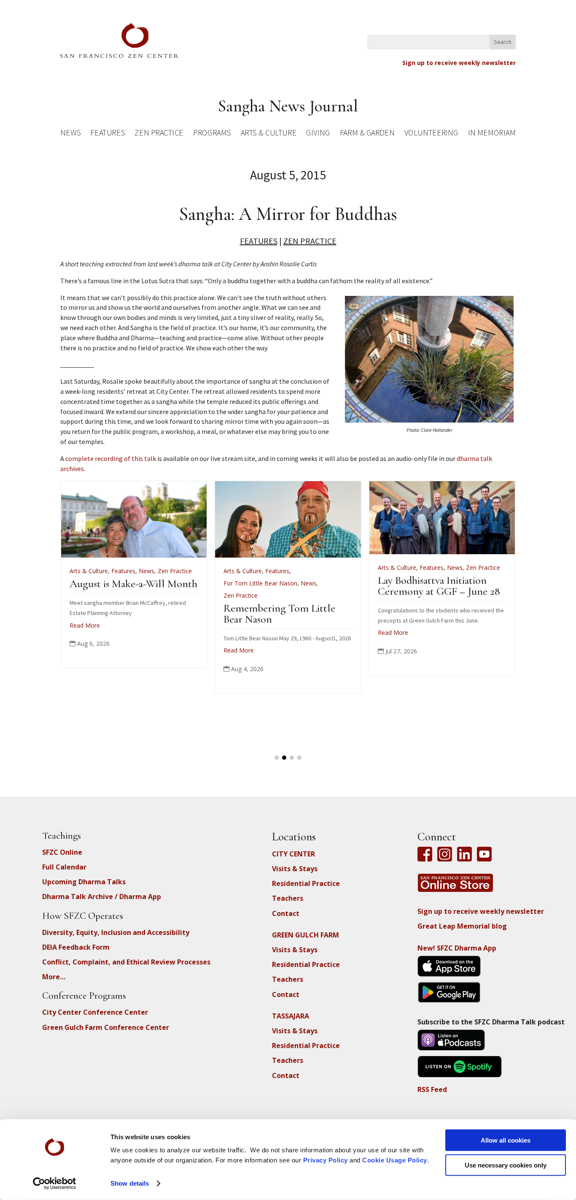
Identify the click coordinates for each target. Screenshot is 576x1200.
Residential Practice (306, 883)
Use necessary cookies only (505, 1164)
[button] (277, 758)
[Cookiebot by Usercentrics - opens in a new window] (55, 1183)
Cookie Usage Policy (394, 1160)
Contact (285, 913)
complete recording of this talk (110, 458)
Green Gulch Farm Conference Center (105, 1027)
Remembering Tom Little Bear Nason (279, 613)
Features (107, 134)
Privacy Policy (325, 1160)
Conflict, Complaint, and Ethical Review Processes (126, 962)
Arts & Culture (269, 134)
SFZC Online (62, 852)
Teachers (287, 898)
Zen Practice (159, 134)
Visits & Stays (295, 868)
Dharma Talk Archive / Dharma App (101, 896)
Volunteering (431, 134)
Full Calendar (64, 867)
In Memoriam (491, 134)
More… (53, 976)
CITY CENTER (293, 854)
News (70, 134)
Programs (212, 134)
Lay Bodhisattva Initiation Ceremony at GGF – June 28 (439, 586)
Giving (318, 134)
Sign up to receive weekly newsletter (459, 63)
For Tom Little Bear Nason (260, 583)
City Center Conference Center (95, 1012)
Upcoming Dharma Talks (84, 881)
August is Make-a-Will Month (133, 583)
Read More (85, 625)
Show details (129, 1183)
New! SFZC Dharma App (456, 948)
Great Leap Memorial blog (462, 926)
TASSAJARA (290, 1016)
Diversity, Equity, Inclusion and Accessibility (115, 932)
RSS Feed (432, 1089)
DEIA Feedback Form (76, 947)
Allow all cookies (505, 1140)
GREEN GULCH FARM (305, 935)
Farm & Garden (367, 134)
